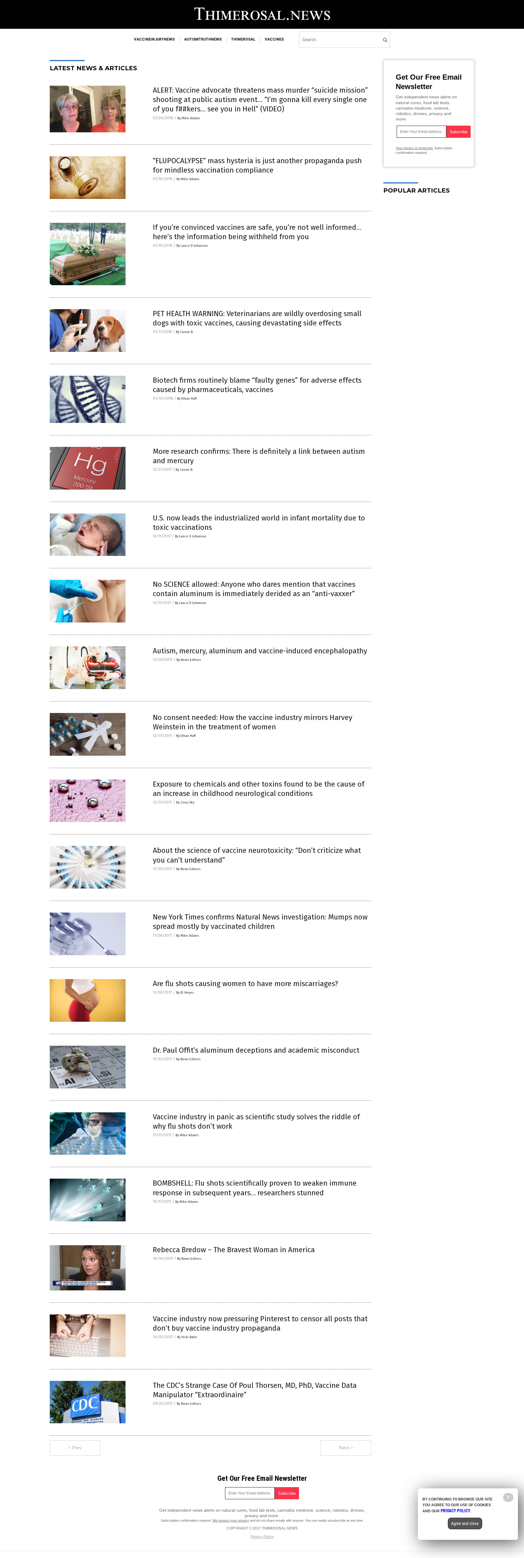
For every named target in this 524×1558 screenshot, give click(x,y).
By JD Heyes (185, 993)
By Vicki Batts (187, 1337)
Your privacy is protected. (414, 148)
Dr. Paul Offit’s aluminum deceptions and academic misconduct (256, 1050)
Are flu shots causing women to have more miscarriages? (245, 983)
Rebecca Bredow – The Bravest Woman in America (234, 1250)
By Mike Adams (188, 118)
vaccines (274, 39)
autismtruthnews (203, 39)
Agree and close (465, 1523)
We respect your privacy (231, 1520)
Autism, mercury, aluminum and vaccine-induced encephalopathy (260, 651)
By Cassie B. (184, 332)
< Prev (75, 1448)
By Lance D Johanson (192, 246)
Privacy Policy (262, 1537)
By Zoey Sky (185, 802)
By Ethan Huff (186, 399)
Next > (346, 1448)
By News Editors (188, 660)
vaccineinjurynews (154, 39)
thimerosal (243, 39)
